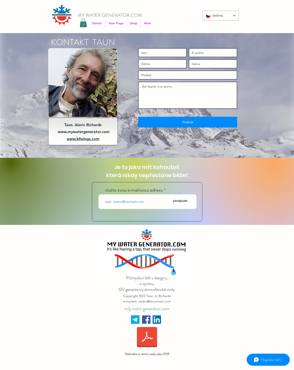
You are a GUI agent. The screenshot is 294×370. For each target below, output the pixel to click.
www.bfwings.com (83, 138)
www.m (64, 131)
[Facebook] (146, 319)
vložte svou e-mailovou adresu (134, 190)
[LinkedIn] (157, 319)
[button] (83, 22)
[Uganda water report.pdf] (147, 337)
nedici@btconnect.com (154, 301)
